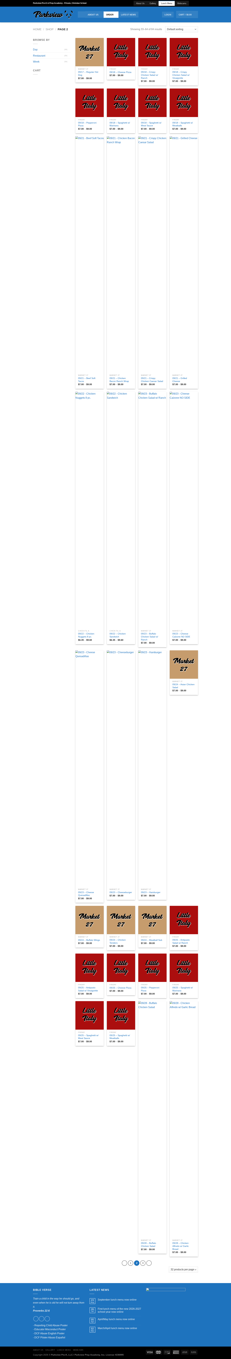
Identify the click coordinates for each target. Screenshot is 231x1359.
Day (35, 49)
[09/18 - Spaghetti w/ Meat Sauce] (152, 103)
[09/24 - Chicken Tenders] (121, 920)
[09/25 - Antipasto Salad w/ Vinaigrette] (89, 968)
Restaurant (39, 55)
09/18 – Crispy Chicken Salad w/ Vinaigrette (181, 75)
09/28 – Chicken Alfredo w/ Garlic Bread (180, 1246)
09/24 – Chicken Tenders (118, 941)
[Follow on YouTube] (196, 3)
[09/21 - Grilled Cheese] (184, 254)
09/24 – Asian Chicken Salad (183, 686)
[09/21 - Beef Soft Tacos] (89, 254)
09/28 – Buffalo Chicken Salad (148, 1244)
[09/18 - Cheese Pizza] (121, 52)
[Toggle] (69, 50)
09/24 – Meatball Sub (151, 940)
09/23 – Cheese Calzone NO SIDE (181, 635)
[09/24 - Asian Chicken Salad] (184, 664)
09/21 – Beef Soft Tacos (86, 379)
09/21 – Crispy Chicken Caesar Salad (152, 379)
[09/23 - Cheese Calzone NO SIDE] (184, 510)
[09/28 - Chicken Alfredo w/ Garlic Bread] (184, 1119)
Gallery (153, 3)
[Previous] (124, 1263)
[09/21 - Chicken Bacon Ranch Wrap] (121, 254)
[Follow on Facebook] (190, 3)
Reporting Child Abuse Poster (51, 1325)
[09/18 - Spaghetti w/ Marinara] (121, 103)
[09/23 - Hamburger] (152, 768)
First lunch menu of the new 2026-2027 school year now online (119, 1310)
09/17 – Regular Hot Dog (88, 73)
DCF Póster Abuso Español (49, 1337)
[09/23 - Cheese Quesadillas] (89, 768)
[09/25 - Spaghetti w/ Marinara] (184, 968)
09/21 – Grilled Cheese (179, 379)
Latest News (128, 15)
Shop (50, 29)
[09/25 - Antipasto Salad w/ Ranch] (184, 920)
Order (109, 15)
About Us (140, 3)
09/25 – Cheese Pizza (120, 987)
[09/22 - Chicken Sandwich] (121, 510)
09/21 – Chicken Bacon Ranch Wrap (119, 379)
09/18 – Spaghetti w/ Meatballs (182, 124)
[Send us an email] (193, 3)
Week (36, 61)
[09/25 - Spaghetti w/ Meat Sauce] (89, 1015)
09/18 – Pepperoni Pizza (87, 124)
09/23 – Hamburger (150, 892)
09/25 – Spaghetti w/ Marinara (182, 989)
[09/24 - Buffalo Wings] (89, 920)
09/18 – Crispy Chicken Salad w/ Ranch (149, 75)
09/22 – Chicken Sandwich (118, 635)
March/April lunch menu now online (117, 1328)
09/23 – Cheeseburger (121, 892)
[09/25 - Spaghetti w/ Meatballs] (121, 1015)
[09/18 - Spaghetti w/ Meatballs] (184, 103)
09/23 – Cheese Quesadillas (86, 894)
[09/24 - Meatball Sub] (152, 920)
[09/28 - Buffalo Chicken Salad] (152, 1119)
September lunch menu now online (117, 1299)
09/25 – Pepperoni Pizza (150, 989)
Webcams (181, 3)
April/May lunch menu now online (116, 1319)
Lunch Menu (166, 3)
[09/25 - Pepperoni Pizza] (152, 968)
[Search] (81, 14)
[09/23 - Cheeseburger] (121, 768)
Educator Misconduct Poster (50, 1329)
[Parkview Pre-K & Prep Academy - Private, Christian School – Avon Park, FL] (53, 14)
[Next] (149, 1263)
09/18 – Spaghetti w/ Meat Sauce (151, 124)
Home (37, 29)
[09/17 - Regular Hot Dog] (89, 52)
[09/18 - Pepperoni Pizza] (89, 103)
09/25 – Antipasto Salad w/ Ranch (181, 941)
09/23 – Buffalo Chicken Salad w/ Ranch (149, 636)
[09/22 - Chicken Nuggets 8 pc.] (89, 510)
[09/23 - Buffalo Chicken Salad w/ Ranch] (152, 510)
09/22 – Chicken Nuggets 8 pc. (86, 635)
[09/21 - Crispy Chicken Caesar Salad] (152, 254)
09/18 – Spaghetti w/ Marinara (120, 124)
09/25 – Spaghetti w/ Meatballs (120, 1037)
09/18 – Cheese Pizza (120, 72)
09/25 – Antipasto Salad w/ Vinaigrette (88, 989)
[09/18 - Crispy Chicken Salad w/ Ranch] (152, 52)
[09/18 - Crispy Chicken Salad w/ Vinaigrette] (184, 52)
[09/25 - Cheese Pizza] (121, 968)
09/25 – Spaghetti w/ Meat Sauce (88, 1037)
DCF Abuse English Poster (49, 1333)
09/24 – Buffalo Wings (89, 940)
